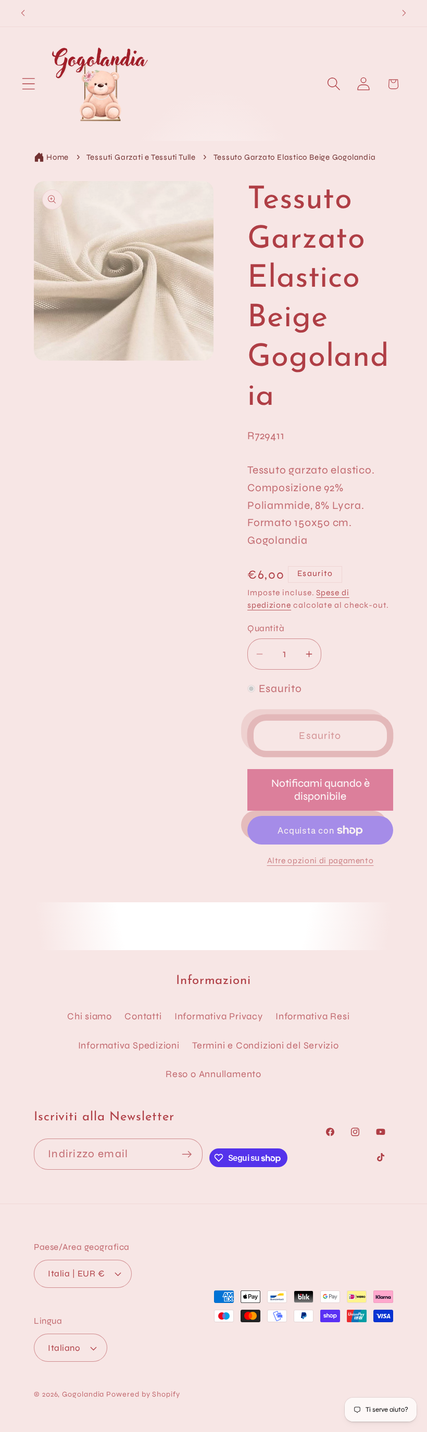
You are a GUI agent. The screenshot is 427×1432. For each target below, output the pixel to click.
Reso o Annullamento (213, 1074)
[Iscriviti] (187, 1154)
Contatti (142, 1016)
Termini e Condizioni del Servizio (265, 1045)
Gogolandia (83, 1394)
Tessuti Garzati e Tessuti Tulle (141, 157)
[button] (28, 84)
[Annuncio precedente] (22, 13)
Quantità (265, 628)
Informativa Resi (312, 1016)
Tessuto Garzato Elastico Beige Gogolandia (295, 157)
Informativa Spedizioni (129, 1045)
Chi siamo (89, 1016)
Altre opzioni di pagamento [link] (320, 860)
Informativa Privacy (218, 1016)
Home (57, 157)
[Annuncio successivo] (404, 13)
